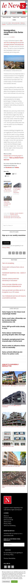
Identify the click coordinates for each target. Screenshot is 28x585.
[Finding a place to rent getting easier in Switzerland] (17, 185)
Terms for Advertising (8, 263)
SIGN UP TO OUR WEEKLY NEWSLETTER (10, 365)
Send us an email (8, 519)
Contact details (8, 517)
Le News (14, 6)
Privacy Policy (6, 247)
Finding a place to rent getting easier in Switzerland (11, 406)
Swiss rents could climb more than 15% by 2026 (13, 426)
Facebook (9, 167)
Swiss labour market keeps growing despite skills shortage (13, 334)
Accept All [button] (14, 581)
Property (21, 213)
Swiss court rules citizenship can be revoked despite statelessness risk (14, 320)
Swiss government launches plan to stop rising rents (13, 486)
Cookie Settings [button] (6, 581)
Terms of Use (7, 521)
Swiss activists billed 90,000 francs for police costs (12, 353)
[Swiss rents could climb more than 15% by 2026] (8, 198)
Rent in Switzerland (16, 217)
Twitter (17, 167)
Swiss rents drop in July (8, 446)
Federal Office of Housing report (12, 155)
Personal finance (14, 213)
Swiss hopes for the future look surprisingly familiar (13, 313)
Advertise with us (8, 533)
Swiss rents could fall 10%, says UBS (11, 466)
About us (6, 516)
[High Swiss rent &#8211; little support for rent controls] (8, 185)
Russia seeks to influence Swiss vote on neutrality (13, 346)
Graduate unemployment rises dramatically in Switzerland (13, 340)
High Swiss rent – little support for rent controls (8, 189)
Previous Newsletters (9, 558)
